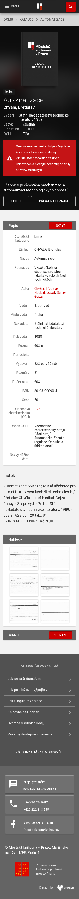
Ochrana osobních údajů (26, 723)
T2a (37, 409)
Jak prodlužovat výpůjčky (27, 690)
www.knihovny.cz (31, 170)
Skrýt (60, 225)
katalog (27, 19)
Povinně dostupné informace (30, 734)
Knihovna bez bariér (23, 712)
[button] (39, 59)
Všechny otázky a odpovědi (39, 752)
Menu (11, 6)
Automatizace (52, 19)
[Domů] (39, 7)
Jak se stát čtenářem (24, 679)
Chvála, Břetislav (19, 107)
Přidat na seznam (53, 201)
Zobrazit (61, 635)
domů (8, 19)
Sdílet (16, 201)
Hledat (69, 6)
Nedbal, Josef (44, 293)
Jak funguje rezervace (25, 701)
